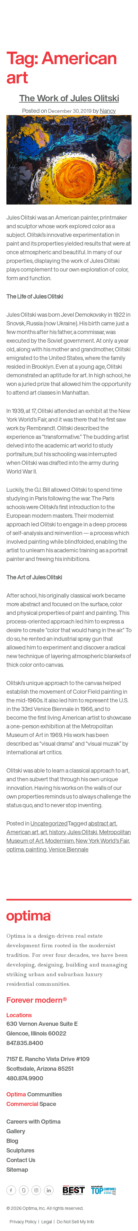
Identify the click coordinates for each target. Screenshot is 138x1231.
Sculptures (20, 1150)
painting (36, 849)
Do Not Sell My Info (75, 1221)
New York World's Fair (102, 840)
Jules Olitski (82, 832)
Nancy (108, 110)
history (57, 832)
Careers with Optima (33, 1121)
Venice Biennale (68, 849)
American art (22, 832)
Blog (12, 1140)
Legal (46, 1221)
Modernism (59, 840)
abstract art (102, 823)
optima (15, 849)
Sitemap (17, 1169)
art (43, 832)
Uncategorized (49, 823)
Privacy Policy (23, 1221)
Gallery (15, 1131)
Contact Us (20, 1160)
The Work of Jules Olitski (69, 98)
